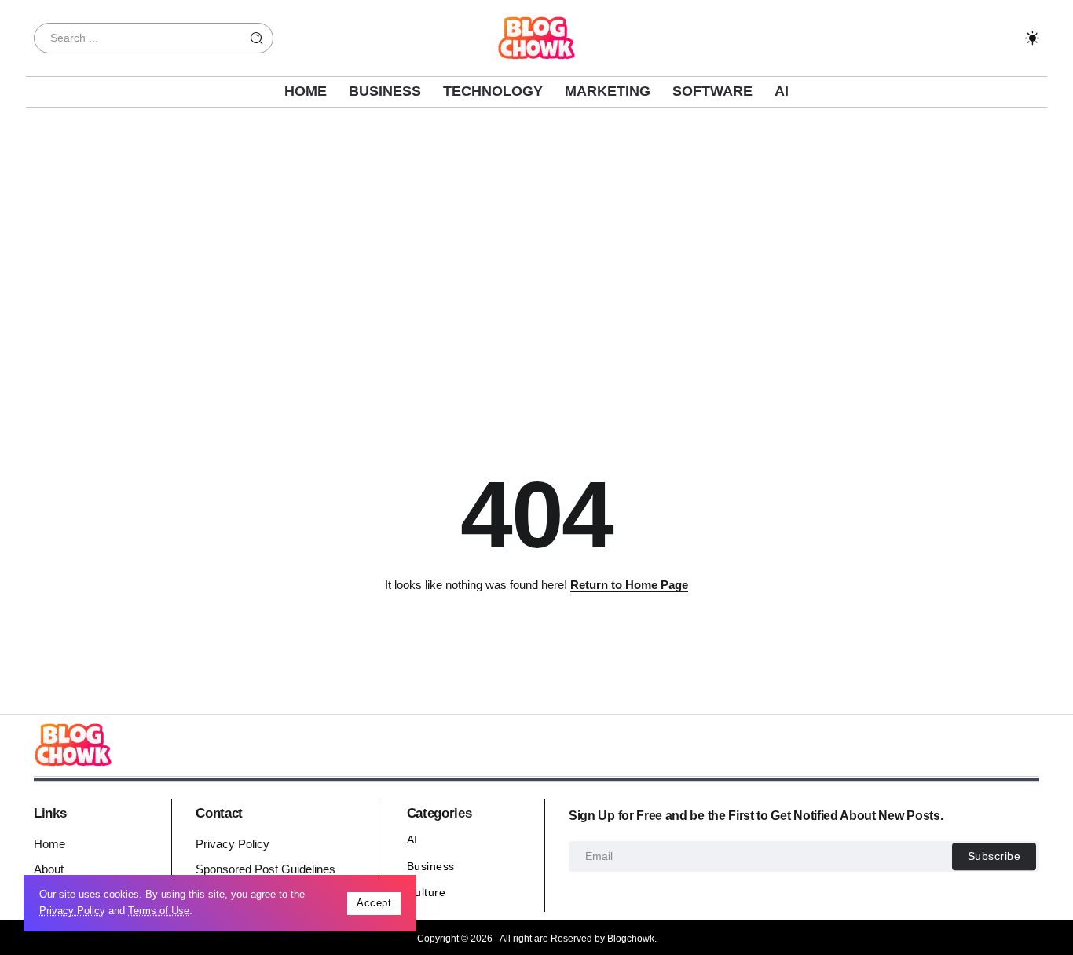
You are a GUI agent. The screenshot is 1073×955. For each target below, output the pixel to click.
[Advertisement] (536, 249)
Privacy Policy (72, 911)
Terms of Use (158, 911)
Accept (374, 903)
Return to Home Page (629, 584)
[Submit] (257, 38)
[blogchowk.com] (536, 36)
